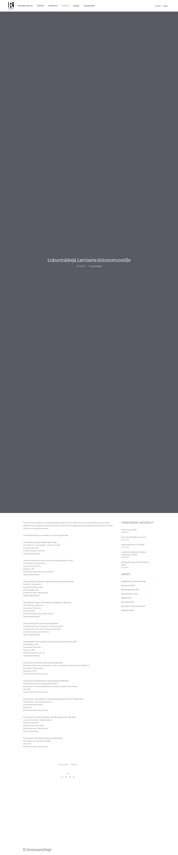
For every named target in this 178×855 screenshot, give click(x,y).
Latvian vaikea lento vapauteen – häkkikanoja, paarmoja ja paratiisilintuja (48, 581)
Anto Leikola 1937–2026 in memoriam (133, 537)
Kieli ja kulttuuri (127, 594)
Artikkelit (65, 6)
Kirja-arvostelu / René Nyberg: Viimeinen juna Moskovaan (42, 738)
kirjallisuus (74, 764)
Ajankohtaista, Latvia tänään (132, 581)
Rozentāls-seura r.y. (25, 6)
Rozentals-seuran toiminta (131, 606)
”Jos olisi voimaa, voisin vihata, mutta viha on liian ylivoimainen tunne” (48, 560)
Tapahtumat (126, 610)
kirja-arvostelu (63, 764)
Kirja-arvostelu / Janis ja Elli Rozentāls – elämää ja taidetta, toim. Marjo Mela (49, 717)
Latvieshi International (128, 530)
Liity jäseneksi (89, 6)
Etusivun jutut (126, 586)
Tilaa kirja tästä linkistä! (31, 553)
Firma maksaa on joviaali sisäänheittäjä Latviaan (40, 542)
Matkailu (124, 598)
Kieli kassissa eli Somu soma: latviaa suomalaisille (40, 623)
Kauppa (76, 6)
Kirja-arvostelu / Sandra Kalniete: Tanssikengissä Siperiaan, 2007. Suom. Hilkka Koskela (53, 699)
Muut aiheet (126, 602)
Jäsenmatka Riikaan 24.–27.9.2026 (132, 544)
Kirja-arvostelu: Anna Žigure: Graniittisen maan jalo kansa (43, 663)
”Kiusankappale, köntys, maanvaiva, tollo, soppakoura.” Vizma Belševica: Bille (50, 641)
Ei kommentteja (95, 266)
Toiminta (40, 6)
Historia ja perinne (128, 590)
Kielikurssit (52, 6)
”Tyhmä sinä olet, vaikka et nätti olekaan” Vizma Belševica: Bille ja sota (47, 602)
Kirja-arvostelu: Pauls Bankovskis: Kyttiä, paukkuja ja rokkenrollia (46, 681)
